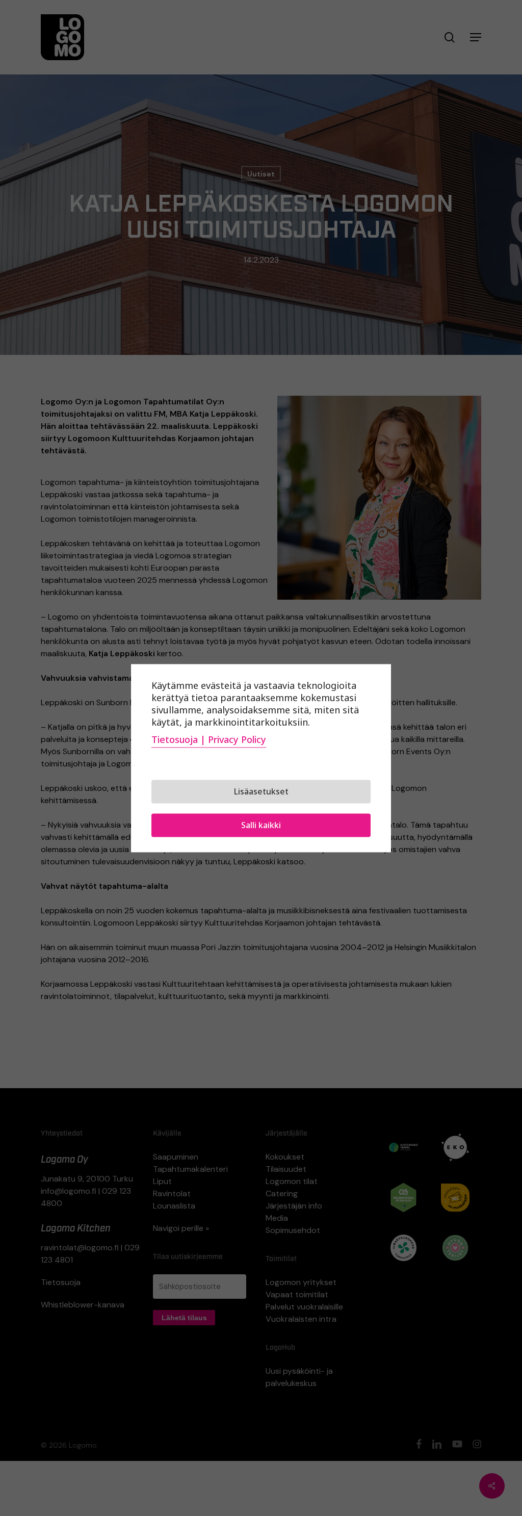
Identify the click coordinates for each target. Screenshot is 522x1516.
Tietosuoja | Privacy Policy (208, 739)
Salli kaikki (261, 825)
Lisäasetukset (261, 791)
